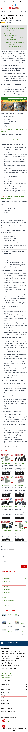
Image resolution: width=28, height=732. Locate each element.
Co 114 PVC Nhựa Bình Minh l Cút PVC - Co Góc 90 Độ (20, 485)
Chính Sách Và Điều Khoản (8, 668)
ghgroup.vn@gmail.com (14, 2)
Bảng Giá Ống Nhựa (6, 605)
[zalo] (15, 4)
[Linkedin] (11, 447)
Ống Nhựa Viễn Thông (6, 581)
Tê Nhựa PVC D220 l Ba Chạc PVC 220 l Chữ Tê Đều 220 (7, 485)
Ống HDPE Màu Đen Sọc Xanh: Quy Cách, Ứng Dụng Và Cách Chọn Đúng (10, 623)
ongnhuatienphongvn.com (8, 721)
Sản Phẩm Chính (5, 680)
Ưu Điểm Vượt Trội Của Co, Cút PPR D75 (14, 37)
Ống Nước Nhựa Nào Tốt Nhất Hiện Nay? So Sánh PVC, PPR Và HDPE (23, 623)
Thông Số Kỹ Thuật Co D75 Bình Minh (11, 33)
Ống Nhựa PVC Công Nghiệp (8, 600)
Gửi (24, 566)
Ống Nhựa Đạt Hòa (6, 592)
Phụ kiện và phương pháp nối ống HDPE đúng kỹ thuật (10, 630)
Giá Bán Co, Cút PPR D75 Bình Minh (10, 35)
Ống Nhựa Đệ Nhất (6, 584)
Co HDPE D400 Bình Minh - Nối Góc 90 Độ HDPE (7, 507)
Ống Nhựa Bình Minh (6, 578)
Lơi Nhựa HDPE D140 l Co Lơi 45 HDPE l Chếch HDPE (20, 462)
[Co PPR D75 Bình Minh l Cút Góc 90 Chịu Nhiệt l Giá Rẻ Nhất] (5, 447)
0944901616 (23, 1)
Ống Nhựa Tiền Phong (6, 576)
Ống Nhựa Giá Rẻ (5, 586)
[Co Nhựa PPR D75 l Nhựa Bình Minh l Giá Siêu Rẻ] (14, 8)
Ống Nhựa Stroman (6, 595)
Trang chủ (3, 11)
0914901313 (9, 1)
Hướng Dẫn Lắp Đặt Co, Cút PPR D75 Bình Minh (16, 41)
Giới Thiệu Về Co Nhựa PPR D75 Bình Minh (12, 32)
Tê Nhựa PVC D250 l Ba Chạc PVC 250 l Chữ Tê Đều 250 (20, 529)
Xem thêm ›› (6, 473)
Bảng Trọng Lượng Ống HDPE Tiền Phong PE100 (23, 615)
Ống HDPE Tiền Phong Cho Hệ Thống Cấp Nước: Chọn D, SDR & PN (10, 615)
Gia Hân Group (5, 648)
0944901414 (16, 1)
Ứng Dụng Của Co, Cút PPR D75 (12, 39)
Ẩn (7, 26)
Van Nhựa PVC (5, 597)
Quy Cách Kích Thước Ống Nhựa (8, 603)
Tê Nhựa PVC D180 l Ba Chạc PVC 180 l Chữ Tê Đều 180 (7, 462)
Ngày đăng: (4, 20)
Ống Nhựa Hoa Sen (6, 589)
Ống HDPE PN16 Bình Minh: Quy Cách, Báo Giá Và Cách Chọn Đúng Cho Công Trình (23, 630)
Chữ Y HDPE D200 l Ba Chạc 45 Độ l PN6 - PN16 (20, 507)
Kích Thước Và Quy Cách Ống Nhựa (14, 11)
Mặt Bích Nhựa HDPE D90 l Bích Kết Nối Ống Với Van (6, 529)
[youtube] (12, 4)
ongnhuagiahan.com (7, 723)
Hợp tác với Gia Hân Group (11, 642)
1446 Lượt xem (17, 20)
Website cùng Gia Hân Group (9, 717)
